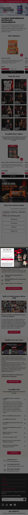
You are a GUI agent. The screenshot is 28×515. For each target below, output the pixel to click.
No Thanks (7, 261)
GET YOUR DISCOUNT (7, 259)
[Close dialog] (26, 248)
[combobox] (2, 255)
